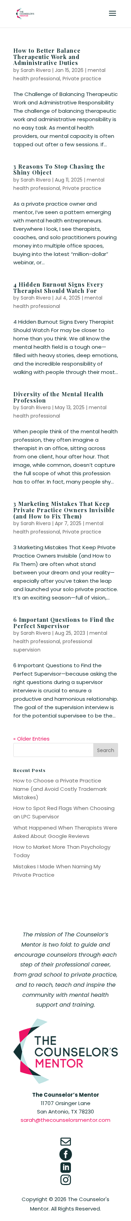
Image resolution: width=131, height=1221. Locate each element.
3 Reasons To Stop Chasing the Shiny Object (59, 169)
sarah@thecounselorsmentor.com (65, 1120)
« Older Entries (31, 738)
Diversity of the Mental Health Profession (58, 397)
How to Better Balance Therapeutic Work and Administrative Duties (47, 56)
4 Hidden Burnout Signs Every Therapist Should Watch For (58, 287)
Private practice (82, 78)
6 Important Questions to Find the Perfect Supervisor (64, 623)
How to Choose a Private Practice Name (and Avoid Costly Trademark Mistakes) (60, 789)
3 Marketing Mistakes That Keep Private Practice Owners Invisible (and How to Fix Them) (64, 510)
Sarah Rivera (36, 70)
